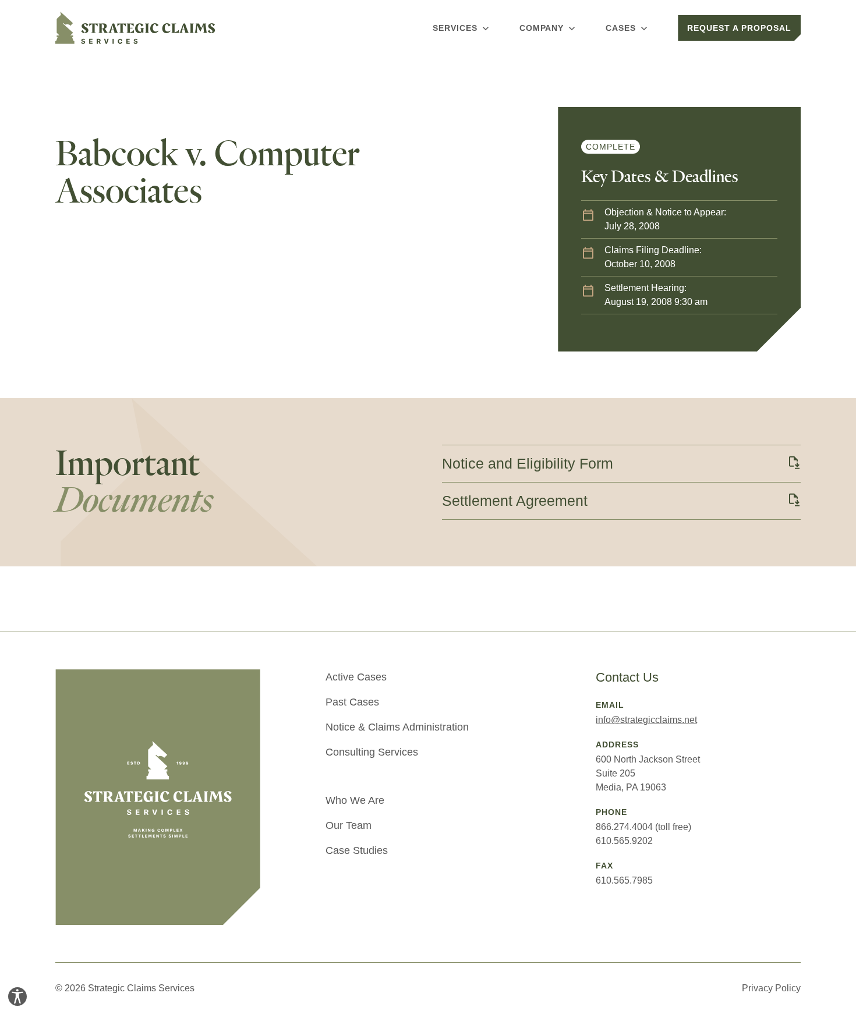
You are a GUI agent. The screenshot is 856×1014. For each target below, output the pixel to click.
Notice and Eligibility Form (527, 463)
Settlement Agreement (515, 500)
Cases (621, 28)
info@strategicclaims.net (646, 720)
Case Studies (357, 850)
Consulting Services (372, 752)
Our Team (349, 825)
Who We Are (355, 800)
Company (541, 28)
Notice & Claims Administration (397, 727)
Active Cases (356, 677)
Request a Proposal (739, 28)
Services (455, 28)
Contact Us (627, 677)
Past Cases (352, 702)
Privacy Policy (771, 988)
